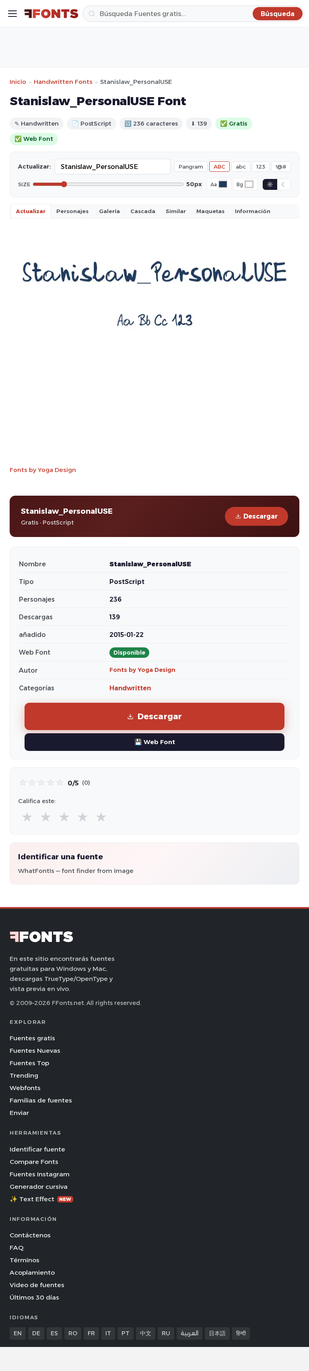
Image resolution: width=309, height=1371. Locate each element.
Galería (109, 211)
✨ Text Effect (40, 1199)
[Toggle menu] (12, 13)
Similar (176, 211)
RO (72, 1333)
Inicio (18, 81)
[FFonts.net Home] (51, 13)
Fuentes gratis (32, 1038)
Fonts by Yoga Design (43, 470)
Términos (24, 1260)
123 (260, 166)
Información (252, 211)
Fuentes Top (29, 1063)
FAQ (16, 1247)
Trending (24, 1075)
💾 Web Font (154, 742)
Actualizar (30, 211)
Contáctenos (30, 1235)
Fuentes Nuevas (35, 1050)
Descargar (260, 516)
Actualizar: (34, 166)
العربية (189, 1333)
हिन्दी (241, 1333)
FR (91, 1333)
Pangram (191, 166)
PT (126, 1333)
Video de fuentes (37, 1285)
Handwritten (130, 688)
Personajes (72, 211)
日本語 (217, 1333)
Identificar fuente (37, 1149)
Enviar (19, 1113)
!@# (281, 166)
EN (18, 1333)
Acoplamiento (32, 1272)
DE (36, 1333)
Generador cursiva (39, 1186)
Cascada (142, 211)
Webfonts (25, 1088)
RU (166, 1333)
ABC (219, 166)
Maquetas (210, 211)
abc (241, 166)
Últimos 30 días (34, 1297)
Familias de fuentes (41, 1100)
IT (108, 1333)
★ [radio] (27, 817)
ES (54, 1333)
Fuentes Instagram (40, 1174)
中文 (145, 1333)
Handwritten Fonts (63, 81)
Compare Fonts (34, 1162)
